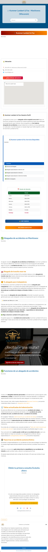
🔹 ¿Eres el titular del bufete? (12, 78)
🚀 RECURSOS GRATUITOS (24, 227)
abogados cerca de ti (23, 403)
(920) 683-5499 (8, 70)
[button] (46, 524)
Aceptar (24, 548)
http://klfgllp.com (9, 72)
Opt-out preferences (20, 550)
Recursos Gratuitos (32, 401)
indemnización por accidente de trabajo (25, 416)
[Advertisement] (24, 46)
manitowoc (4, 519)
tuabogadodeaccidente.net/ (18, 435)
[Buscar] (35, 20)
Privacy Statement (27, 550)
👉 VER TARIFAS (24, 221)
